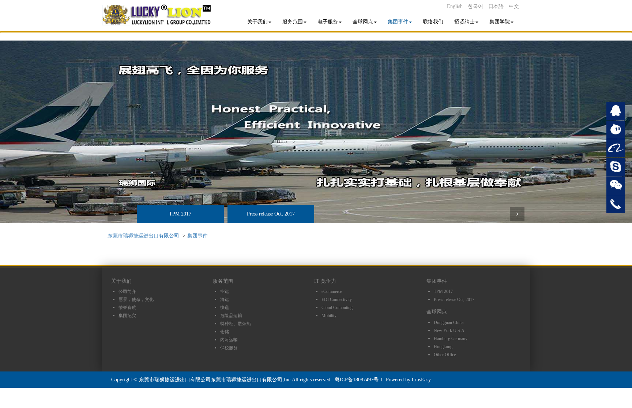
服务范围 (292, 21)
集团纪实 (127, 315)
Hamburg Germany (450, 338)
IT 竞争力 (325, 281)
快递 (224, 307)
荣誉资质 (127, 307)
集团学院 (499, 21)
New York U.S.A (449, 330)
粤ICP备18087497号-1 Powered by (373, 379)
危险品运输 (231, 315)
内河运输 (229, 339)
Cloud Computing (337, 307)
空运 (224, 291)
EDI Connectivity (336, 299)
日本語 (496, 6)
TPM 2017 (180, 214)
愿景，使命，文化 (136, 299)
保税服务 (229, 347)
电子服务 (327, 21)
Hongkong (443, 346)
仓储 (224, 331)
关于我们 (257, 21)
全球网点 (363, 21)
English (455, 6)
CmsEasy (421, 379)
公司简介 (127, 291)
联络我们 (433, 21)
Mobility (328, 315)
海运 (224, 299)
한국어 (475, 6)
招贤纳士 (464, 21)
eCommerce (331, 291)
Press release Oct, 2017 (271, 214)
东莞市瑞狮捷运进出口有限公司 (143, 236)
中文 (514, 6)
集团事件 (398, 21)
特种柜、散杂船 (235, 323)
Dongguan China (448, 322)
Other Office (445, 354)
